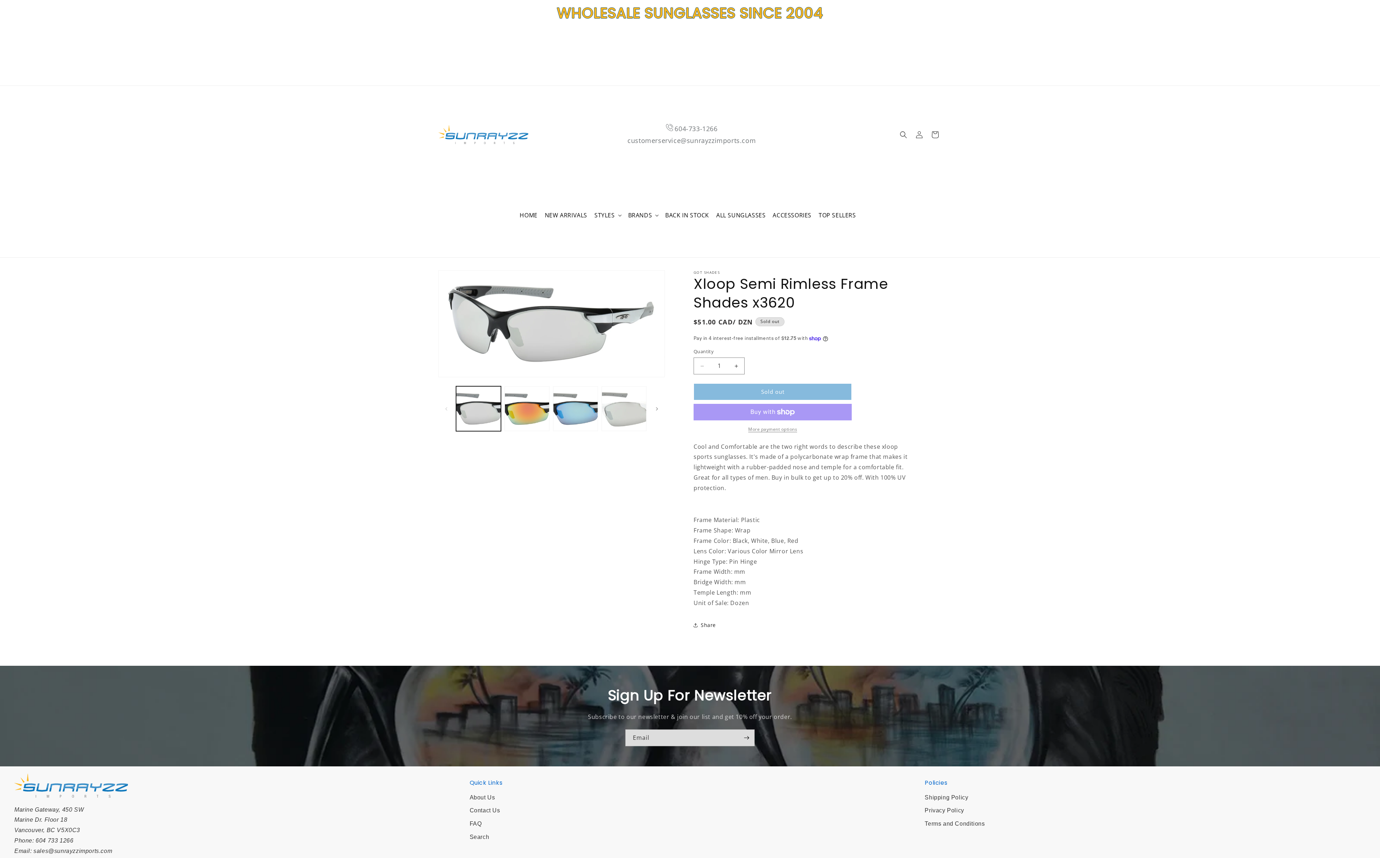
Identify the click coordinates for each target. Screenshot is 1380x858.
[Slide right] (657, 409)
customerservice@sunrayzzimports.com (691, 140)
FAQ (476, 824)
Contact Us (485, 810)
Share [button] (708, 625)
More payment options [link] (772, 429)
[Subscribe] (746, 737)
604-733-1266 (696, 128)
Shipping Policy (946, 797)
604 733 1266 (54, 841)
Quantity (704, 352)
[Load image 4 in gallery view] (624, 408)
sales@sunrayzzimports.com (72, 851)
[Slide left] (446, 409)
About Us (482, 797)
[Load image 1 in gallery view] (478, 408)
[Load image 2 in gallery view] (527, 408)
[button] (608, 215)
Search (479, 837)
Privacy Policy (944, 810)
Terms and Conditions (955, 824)
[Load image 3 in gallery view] (575, 408)
